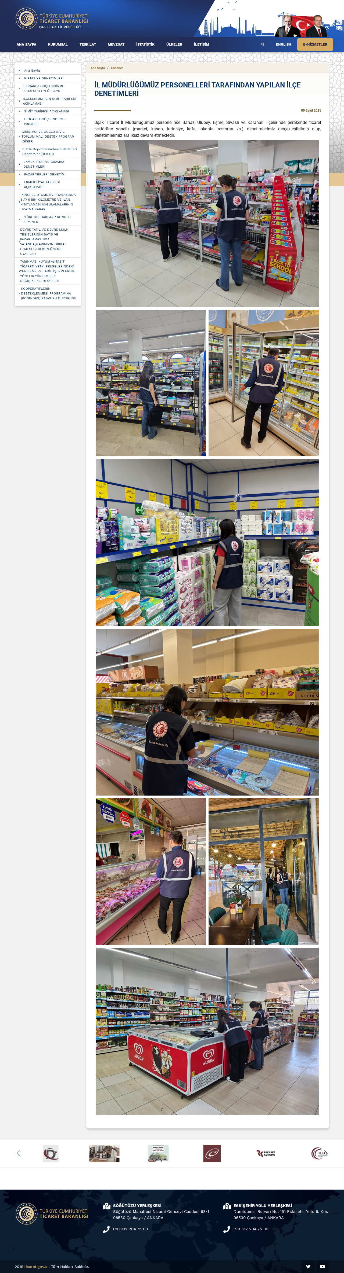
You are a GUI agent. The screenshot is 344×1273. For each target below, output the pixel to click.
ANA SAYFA (26, 44)
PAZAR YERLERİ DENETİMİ (45, 174)
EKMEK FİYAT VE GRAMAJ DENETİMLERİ (43, 164)
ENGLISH (283, 44)
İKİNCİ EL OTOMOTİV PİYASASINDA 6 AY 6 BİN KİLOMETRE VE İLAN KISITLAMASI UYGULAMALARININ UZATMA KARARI (48, 202)
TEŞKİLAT (88, 44)
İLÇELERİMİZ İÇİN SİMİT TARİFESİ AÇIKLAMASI (49, 101)
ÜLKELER (174, 44)
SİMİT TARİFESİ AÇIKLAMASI (46, 111)
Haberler (117, 68)
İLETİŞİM (201, 44)
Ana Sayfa (32, 70)
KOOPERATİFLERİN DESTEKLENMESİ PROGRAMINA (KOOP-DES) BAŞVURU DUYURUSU (48, 293)
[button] (18, 1153)
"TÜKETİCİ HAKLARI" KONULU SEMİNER (47, 219)
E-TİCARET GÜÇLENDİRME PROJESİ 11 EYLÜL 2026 (43, 88)
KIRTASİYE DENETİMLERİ (44, 78)
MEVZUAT (116, 44)
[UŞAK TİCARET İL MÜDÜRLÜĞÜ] (52, 18)
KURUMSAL (58, 44)
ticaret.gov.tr (36, 1266)
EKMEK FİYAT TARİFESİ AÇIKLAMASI (42, 184)
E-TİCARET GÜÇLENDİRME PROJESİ (45, 121)
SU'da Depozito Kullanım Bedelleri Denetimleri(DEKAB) (49, 151)
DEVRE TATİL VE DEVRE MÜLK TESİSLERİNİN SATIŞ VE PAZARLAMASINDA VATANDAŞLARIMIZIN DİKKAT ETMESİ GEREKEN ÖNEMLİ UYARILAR (44, 242)
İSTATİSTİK (145, 44)
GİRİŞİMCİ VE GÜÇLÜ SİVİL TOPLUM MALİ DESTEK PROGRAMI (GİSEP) (49, 136)
